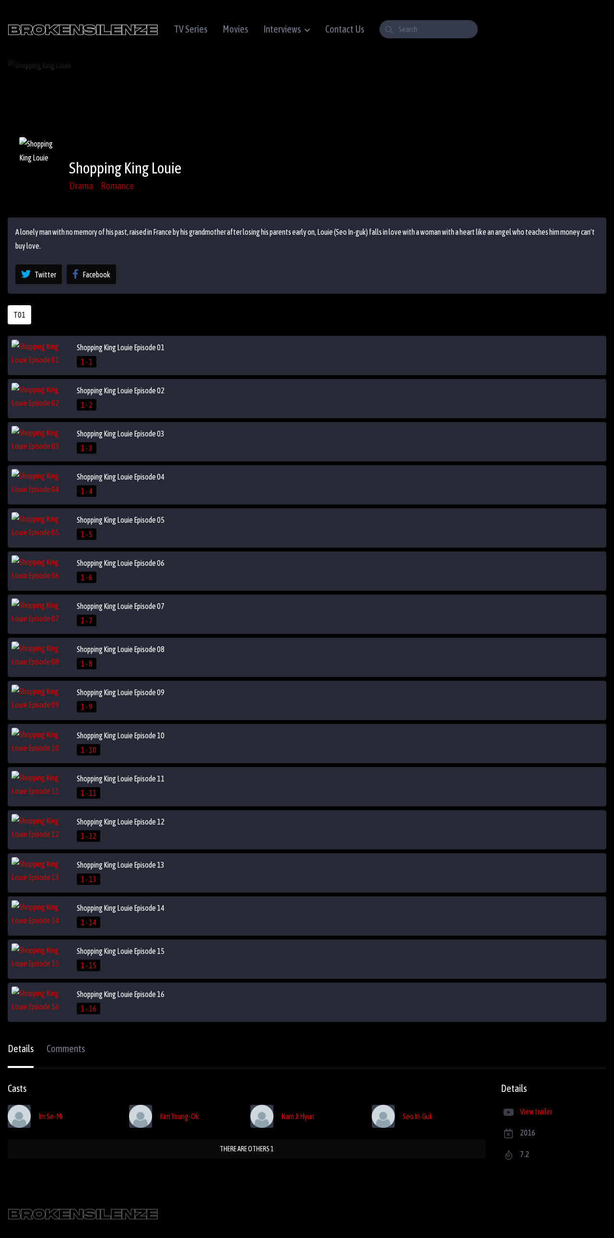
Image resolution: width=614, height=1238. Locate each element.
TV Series (190, 28)
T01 (19, 314)
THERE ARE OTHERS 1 (247, 1149)
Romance (117, 185)
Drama (81, 185)
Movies (235, 28)
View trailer (536, 1111)
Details (21, 1048)
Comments (66, 1048)
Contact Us (344, 28)
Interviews (282, 28)
